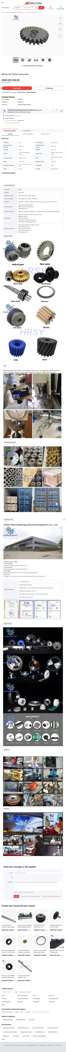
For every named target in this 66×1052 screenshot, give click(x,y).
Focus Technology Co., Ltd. (21, 1045)
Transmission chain (22, 998)
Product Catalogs (26, 992)
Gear (40, 12)
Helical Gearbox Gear (26, 1032)
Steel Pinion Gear (52, 1032)
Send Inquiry (17, 88)
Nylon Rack (6, 1036)
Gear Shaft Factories (23, 1028)
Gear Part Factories (52, 1028)
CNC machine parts (22, 995)
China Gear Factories (8, 1028)
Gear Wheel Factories (38, 1028)
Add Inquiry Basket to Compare (33, 65)
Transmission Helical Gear (10, 1032)
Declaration (50, 1045)
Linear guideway (6, 1001)
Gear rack (51, 995)
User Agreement (42, 1045)
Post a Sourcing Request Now (51, 896)
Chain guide (36, 1001)
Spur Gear (31, 1019)
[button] (58, 134)
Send (16, 896)
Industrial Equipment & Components (14, 12)
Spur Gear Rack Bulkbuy (39, 1036)
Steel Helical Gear (39, 1032)
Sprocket (4, 998)
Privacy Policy (58, 1045)
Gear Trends (26, 1036)
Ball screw (20, 1001)
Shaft (3, 995)
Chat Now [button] (50, 88)
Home (3, 12)
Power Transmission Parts (31, 12)
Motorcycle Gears (7, 1019)
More (3, 1039)
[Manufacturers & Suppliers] (33, 3)
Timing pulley (36, 998)
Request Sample (31, 92)
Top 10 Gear (16, 1036)
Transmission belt (53, 998)
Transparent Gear (20, 1019)
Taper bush (52, 1001)
